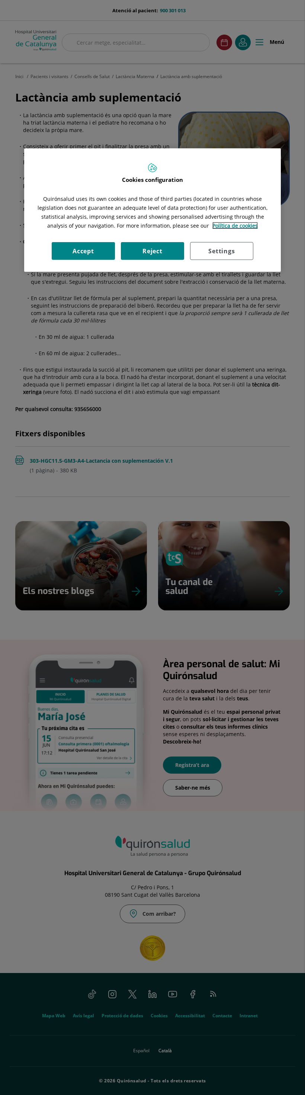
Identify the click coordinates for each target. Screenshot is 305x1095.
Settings (221, 251)
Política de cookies (235, 225)
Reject (152, 251)
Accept (83, 251)
